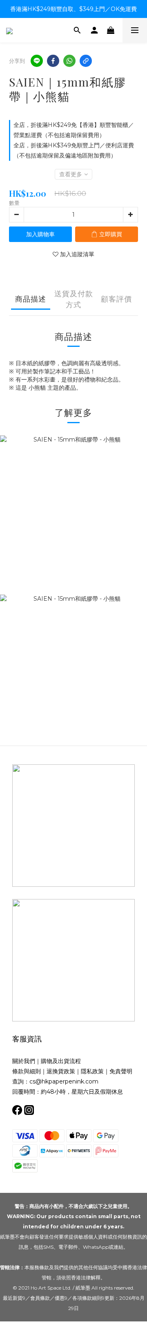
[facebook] (53, 61)
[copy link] (86, 61)
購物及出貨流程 (61, 1061)
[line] (37, 61)
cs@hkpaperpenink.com (63, 1081)
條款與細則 (26, 1071)
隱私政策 (92, 1071)
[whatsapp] (69, 61)
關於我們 (23, 1061)
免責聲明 (120, 1071)
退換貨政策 (61, 1071)
